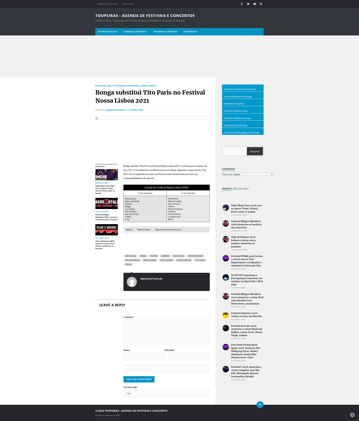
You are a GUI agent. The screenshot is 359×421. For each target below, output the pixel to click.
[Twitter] (248, 3)
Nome (127, 350)
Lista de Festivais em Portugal (238, 96)
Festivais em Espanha (234, 103)
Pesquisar (255, 151)
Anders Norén (112, 415)
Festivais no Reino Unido (236, 111)
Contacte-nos (128, 4)
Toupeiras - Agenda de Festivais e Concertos (145, 15)
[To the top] (260, 404)
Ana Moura (130, 256)
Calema (153, 256)
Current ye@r (131, 387)
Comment (128, 317)
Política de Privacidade (107, 4)
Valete (128, 264)
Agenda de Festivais (134, 32)
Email (172, 350)
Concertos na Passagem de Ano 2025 (241, 132)
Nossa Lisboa (148, 85)
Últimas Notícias (108, 32)
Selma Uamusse (184, 260)
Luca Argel (178, 256)
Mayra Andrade (195, 256)
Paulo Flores (150, 260)
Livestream (189, 32)
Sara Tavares (166, 260)
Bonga (143, 256)
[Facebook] (241, 3)
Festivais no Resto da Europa (237, 118)
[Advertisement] (179, 56)
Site (166, 350)
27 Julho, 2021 (136, 109)
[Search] (261, 3)
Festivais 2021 (103, 85)
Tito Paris (200, 260)
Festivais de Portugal (126, 85)
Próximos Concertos (166, 32)
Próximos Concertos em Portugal (240, 89)
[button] (129, 229)
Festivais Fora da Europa (235, 125)
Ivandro (165, 256)
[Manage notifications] (352, 415)
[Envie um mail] (254, 3)
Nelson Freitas (132, 260)
